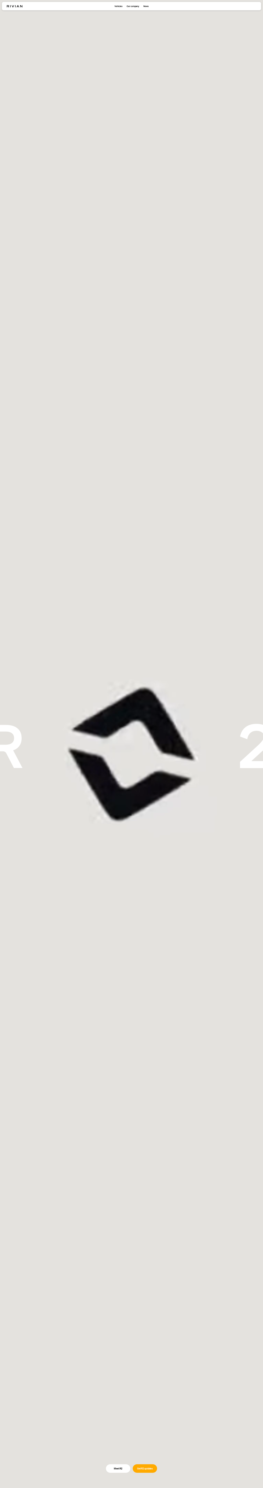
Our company (133, 6)
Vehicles (118, 6)
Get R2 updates (145, 1468)
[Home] (14, 6)
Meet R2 (118, 1468)
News (146, 6)
